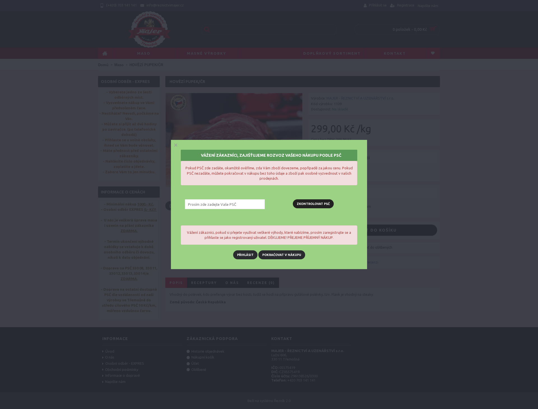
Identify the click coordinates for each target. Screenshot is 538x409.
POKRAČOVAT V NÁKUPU (281, 255)
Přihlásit (245, 255)
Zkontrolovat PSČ (313, 203)
